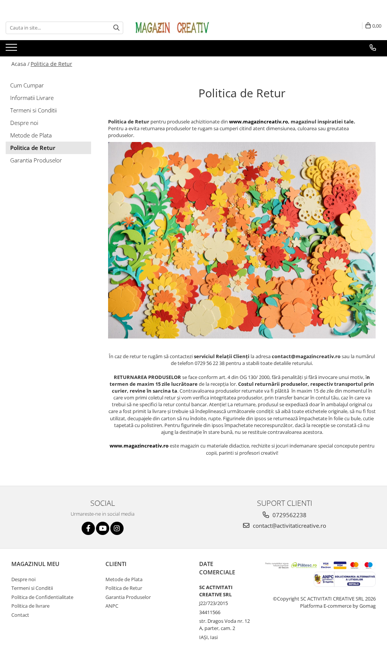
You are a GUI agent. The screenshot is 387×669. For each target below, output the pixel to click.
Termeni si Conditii (33, 110)
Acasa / (20, 63)
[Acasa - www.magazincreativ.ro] (172, 27)
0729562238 (289, 515)
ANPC (111, 605)
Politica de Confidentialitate (42, 597)
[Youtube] (102, 528)
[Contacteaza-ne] (372, 47)
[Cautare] (116, 28)
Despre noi (24, 122)
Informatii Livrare (32, 97)
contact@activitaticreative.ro (288, 525)
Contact (20, 614)
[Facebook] (88, 528)
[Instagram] (117, 528)
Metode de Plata (31, 135)
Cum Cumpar (27, 85)
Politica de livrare (30, 605)
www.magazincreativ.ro (258, 121)
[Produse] (12, 49)
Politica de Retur (51, 63)
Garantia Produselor (36, 160)
